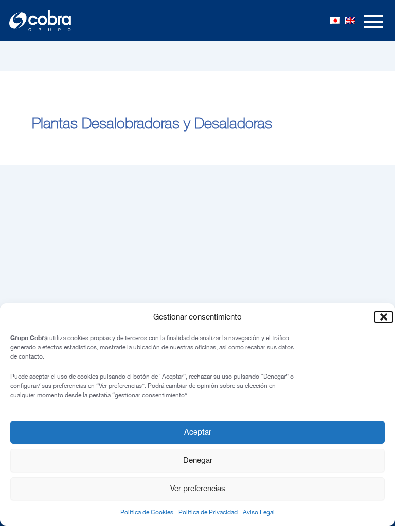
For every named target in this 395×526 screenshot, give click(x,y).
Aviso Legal (259, 512)
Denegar (197, 460)
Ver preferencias (197, 488)
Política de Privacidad (208, 512)
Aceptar (197, 431)
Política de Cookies (146, 512)
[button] (379, 317)
